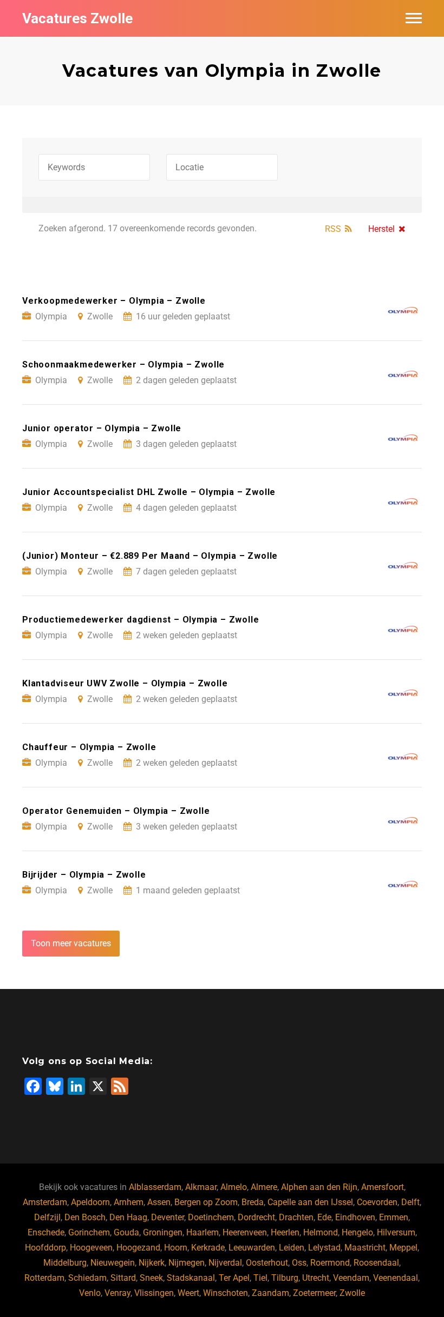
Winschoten (225, 1293)
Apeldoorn (90, 1202)
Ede (324, 1217)
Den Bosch (85, 1217)
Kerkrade (208, 1247)
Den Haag (128, 1217)
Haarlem (202, 1232)
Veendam (351, 1278)
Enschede (46, 1232)
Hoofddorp (45, 1247)
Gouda (126, 1232)
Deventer (167, 1217)
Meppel (403, 1247)
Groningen (162, 1232)
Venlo (90, 1293)
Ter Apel (234, 1278)
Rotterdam (44, 1278)
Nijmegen (186, 1263)
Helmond (320, 1232)
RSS (333, 229)
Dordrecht (256, 1217)
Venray (117, 1293)
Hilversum (396, 1232)
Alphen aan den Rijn (319, 1187)
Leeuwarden (251, 1247)
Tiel (260, 1278)
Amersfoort (382, 1187)
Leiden (291, 1247)
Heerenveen (245, 1232)
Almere (264, 1187)
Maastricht (365, 1247)
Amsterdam (45, 1202)
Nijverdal (225, 1263)
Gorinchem (89, 1232)
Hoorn (175, 1247)
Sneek (151, 1278)
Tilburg (284, 1278)
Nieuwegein (112, 1263)
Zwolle (352, 1293)
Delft (410, 1202)
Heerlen (285, 1232)
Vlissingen (154, 1293)
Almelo (233, 1187)
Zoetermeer (314, 1293)
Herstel (381, 229)
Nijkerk (152, 1263)
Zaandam (270, 1293)
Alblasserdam (155, 1187)
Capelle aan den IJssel (310, 1202)
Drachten (296, 1217)
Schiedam (87, 1278)
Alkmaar (201, 1187)
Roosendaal (376, 1263)
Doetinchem (211, 1217)
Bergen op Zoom (206, 1202)
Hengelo (357, 1232)
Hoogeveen (91, 1247)
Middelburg (65, 1263)
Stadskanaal (191, 1278)
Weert (188, 1293)
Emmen (393, 1217)
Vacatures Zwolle (77, 18)
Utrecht (315, 1278)
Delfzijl (47, 1217)
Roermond (330, 1263)
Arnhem (128, 1202)
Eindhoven (355, 1217)
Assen (159, 1202)
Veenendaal (395, 1278)
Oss (299, 1263)
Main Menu (414, 18)
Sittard (123, 1278)
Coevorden (377, 1202)
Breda (252, 1202)
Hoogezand (138, 1247)
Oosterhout (267, 1263)
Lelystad (324, 1247)
